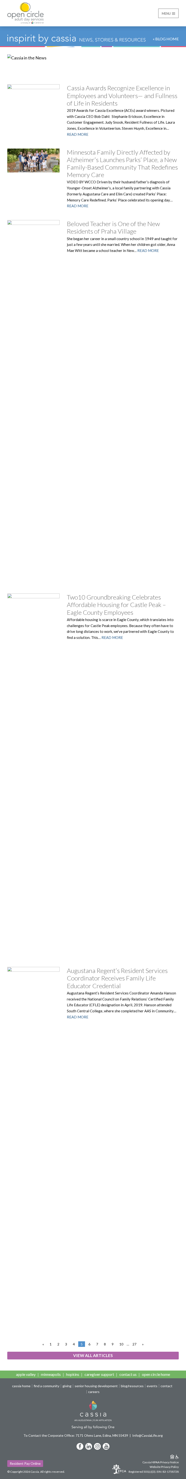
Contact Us (128, 1374)
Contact (166, 1386)
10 (121, 1344)
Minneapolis (51, 1374)
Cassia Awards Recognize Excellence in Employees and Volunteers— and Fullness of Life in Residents (122, 95)
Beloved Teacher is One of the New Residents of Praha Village (113, 227)
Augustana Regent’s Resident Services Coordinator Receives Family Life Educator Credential (117, 978)
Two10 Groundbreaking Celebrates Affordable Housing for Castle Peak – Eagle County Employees (116, 604)
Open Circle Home (156, 1374)
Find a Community (46, 1386)
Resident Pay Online (25, 1463)
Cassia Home (21, 1386)
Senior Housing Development (96, 1386)
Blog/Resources (132, 1386)
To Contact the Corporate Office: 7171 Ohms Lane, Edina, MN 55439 (75, 1435)
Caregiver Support (99, 1374)
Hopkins (72, 1374)
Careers (94, 1391)
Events (152, 1386)
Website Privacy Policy (164, 1467)
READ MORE (77, 134)
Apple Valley (26, 1374)
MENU (166, 13)
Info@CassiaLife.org (147, 1435)
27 (134, 1344)
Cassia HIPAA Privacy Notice (160, 1462)
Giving (66, 1386)
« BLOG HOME (166, 38)
